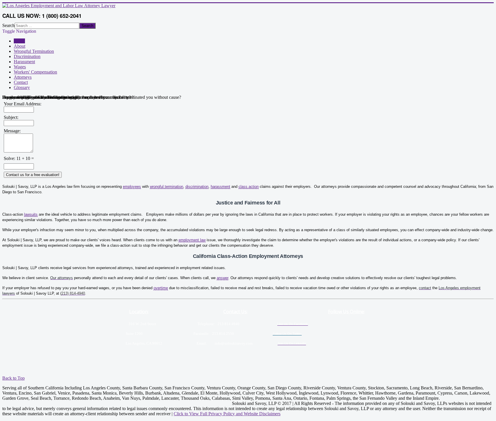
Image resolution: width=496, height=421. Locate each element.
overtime (161, 288)
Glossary (22, 87)
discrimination (196, 186)
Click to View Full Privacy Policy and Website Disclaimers (227, 413)
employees (132, 186)
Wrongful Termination (34, 51)
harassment (220, 186)
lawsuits (31, 214)
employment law (192, 240)
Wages (20, 66)
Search (8, 25)
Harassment (24, 61)
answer (222, 278)
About (19, 46)
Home (19, 40)
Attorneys (23, 77)
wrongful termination (166, 186)
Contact (21, 82)
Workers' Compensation (35, 71)
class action (249, 186)
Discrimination (27, 56)
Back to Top (13, 378)
